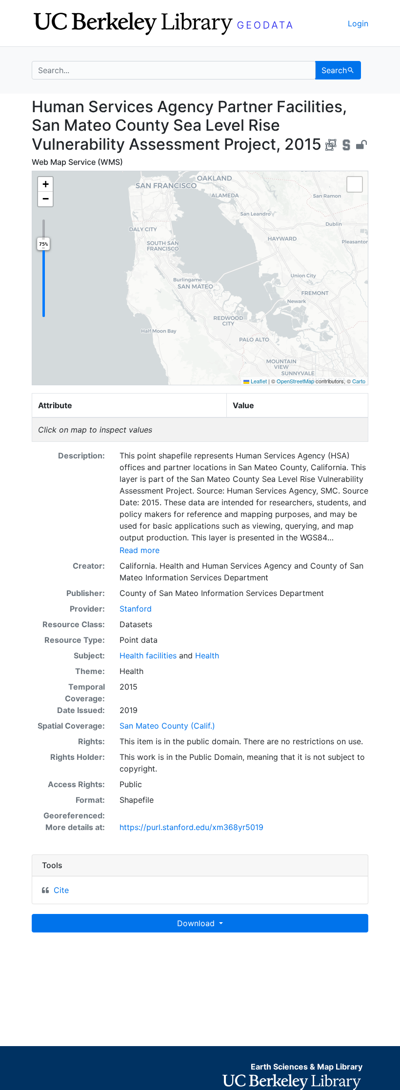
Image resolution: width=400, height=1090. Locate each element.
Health (207, 655)
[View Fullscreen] (354, 184)
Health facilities (148, 655)
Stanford (136, 609)
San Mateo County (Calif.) (167, 726)
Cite (61, 890)
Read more (140, 550)
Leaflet (258, 381)
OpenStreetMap (295, 381)
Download (197, 923)
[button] (45, 184)
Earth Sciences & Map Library (306, 1066)
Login (358, 23)
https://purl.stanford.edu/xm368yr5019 (191, 827)
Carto (358, 381)
